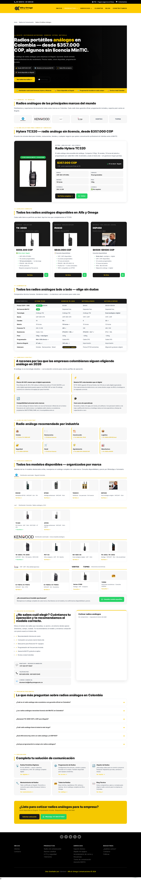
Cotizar (83, 196)
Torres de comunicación (82, 859)
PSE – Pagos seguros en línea (103, 2)
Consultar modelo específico (113, 599)
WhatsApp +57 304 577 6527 (55, 816)
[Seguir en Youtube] (79, 837)
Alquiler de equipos (80, 851)
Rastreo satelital (50, 851)
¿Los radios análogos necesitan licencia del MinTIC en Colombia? (40, 710)
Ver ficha (29, 275)
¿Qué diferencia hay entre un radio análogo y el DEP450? (37, 736)
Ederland (63, 871)
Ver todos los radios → (24, 79)
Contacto (17, 851)
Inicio (59, 8)
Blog (108, 8)
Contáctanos (120, 8)
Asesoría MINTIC (80, 862)
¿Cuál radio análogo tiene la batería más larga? (33, 727)
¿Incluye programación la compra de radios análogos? (36, 744)
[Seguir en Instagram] (61, 837)
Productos (70, 8)
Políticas (106, 854)
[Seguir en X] (75, 837)
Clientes (99, 8)
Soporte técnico (79, 849)
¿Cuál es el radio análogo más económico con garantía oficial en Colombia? (43, 702)
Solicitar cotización (29, 817)
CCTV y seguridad (50, 854)
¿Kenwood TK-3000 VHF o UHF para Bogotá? (32, 719)
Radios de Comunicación (26, 22)
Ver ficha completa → (65, 196)
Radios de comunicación (52, 849)
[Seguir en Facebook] (66, 837)
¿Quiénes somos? (109, 849)
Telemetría (48, 857)
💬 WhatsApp (43, 79)
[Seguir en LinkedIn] (70, 837)
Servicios (85, 8)
